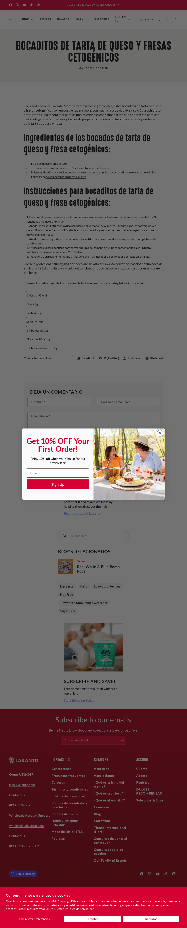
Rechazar (151, 919)
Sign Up (58, 484)
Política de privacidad (79, 908)
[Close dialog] (160, 433)
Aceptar (92, 919)
